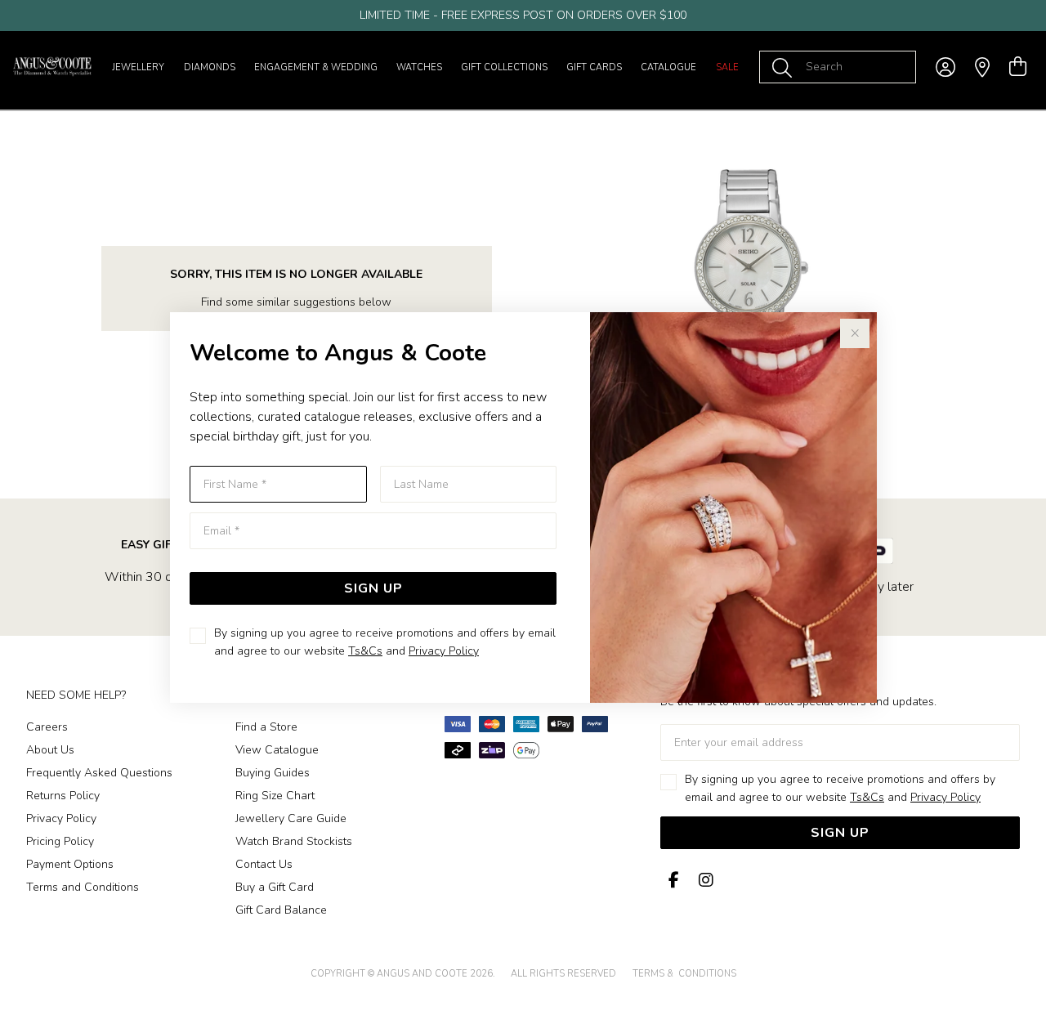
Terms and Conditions (82, 887)
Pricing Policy (60, 841)
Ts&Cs (365, 651)
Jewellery (138, 67)
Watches (419, 67)
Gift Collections (504, 67)
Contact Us (264, 864)
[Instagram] (703, 880)
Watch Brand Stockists (293, 841)
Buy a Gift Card (274, 887)
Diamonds (209, 67)
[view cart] (1017, 67)
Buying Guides (272, 772)
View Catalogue (277, 750)
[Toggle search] (785, 67)
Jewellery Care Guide (290, 818)
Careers (47, 727)
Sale (727, 67)
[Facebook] (673, 880)
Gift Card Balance (281, 910)
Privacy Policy (444, 651)
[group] (523, 15)
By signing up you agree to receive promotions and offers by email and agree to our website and (385, 642)
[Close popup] (854, 333)
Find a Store (266, 727)
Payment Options (70, 864)
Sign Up (373, 588)
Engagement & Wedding (316, 67)
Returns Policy (63, 795)
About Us (50, 750)
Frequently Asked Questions (99, 772)
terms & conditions (684, 974)
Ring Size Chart (275, 795)
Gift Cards (594, 67)
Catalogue (668, 67)
